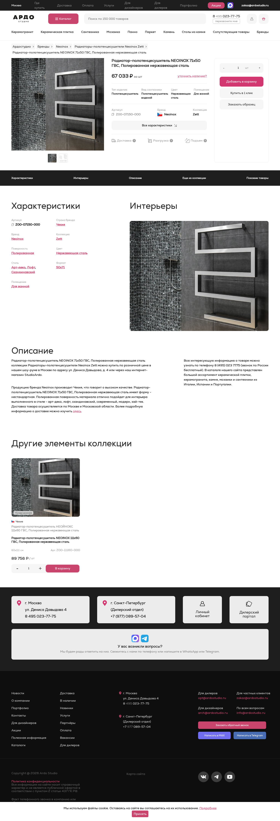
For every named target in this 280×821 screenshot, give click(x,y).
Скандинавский (23, 272)
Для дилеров (160, 5)
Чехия (60, 224)
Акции (216, 5)
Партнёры (67, 723)
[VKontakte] (203, 789)
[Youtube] (229, 789)
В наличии (68, 700)
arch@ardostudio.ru (213, 712)
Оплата (88, 5)
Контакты (18, 715)
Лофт (31, 267)
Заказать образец (241, 104)
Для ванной (20, 286)
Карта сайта (135, 774)
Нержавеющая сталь (71, 253)
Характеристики (22, 178)
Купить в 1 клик (241, 93)
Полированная (22, 253)
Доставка (64, 5)
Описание (135, 178)
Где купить (39, 5)
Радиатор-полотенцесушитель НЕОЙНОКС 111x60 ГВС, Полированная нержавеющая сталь (45, 528)
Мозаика (113, 32)
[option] (57, 104)
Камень (168, 32)
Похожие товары (257, 178)
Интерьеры (81, 178)
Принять (140, 814)
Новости (17, 693)
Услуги (109, 5)
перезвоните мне (226, 21)
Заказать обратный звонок (232, 725)
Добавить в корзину (241, 82)
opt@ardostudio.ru (212, 698)
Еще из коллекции (194, 178)
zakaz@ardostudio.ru (255, 5)
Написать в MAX (214, 735)
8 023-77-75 (226, 16)
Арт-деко (18, 267)
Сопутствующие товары (231, 32)
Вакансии (67, 738)
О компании (20, 700)
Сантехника (90, 32)
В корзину (62, 568)
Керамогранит (22, 32)
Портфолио (188, 5)
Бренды (263, 32)
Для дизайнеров (134, 5)
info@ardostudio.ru (251, 712)
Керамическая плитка (57, 32)
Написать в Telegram (250, 735)
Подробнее (208, 808)
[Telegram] (216, 789)
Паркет (150, 32)
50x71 (60, 267)
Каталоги (18, 745)
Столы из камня (193, 32)
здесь (77, 411)
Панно (133, 32)
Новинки (66, 708)
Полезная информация (28, 738)
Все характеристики (157, 125)
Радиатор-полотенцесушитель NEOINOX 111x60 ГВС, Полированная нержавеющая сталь (45, 540)
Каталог (65, 19)
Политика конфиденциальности (35, 781)
